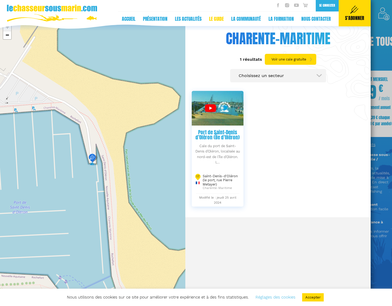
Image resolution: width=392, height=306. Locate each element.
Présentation (155, 18)
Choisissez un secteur (261, 75)
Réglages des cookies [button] (275, 297)
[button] (92, 158)
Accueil (128, 18)
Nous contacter (316, 18)
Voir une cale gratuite (288, 59)
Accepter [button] (313, 297)
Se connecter (327, 5)
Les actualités (188, 18)
